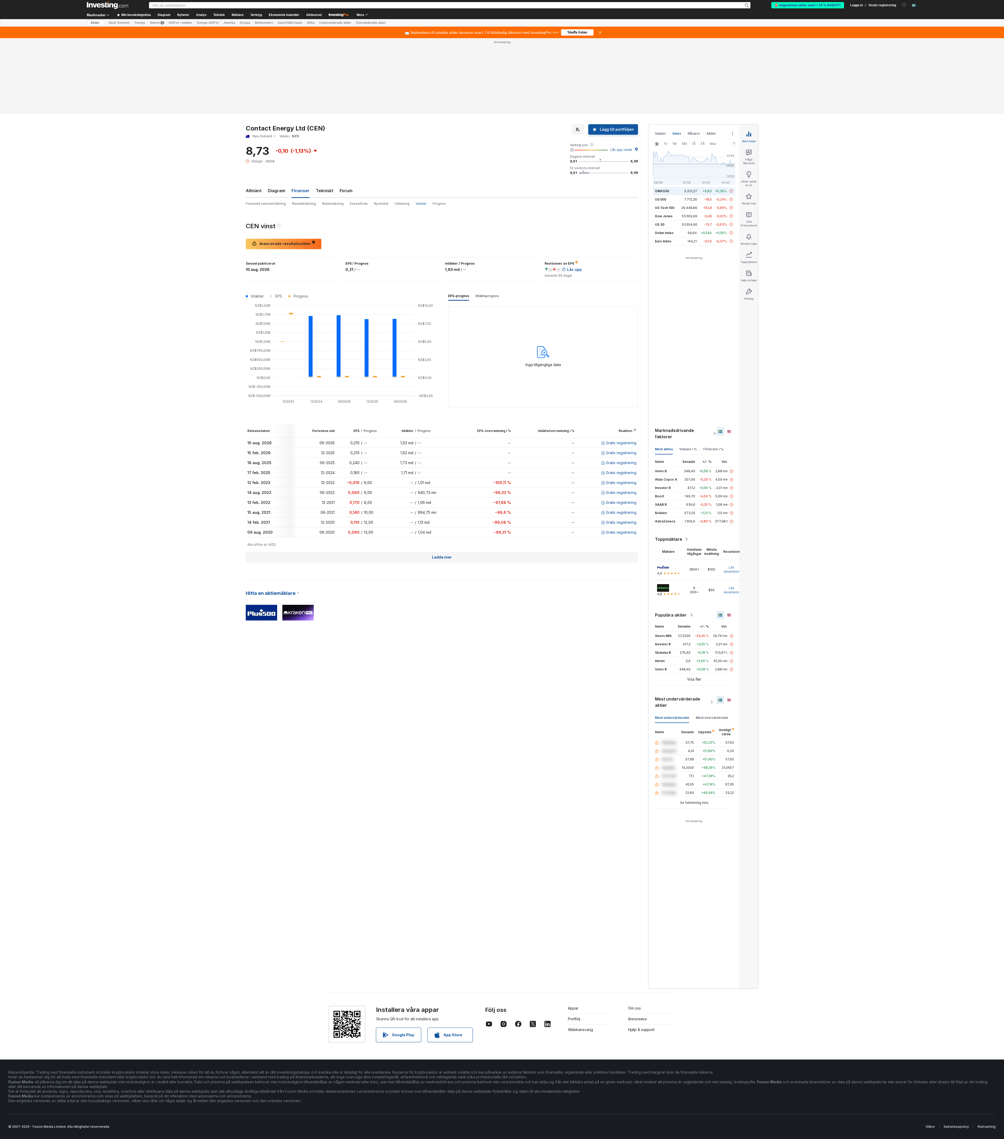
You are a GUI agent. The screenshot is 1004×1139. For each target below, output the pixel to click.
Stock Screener (119, 23)
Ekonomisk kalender (284, 15)
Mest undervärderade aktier (677, 702)
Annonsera (637, 1019)
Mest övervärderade (712, 718)
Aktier (95, 23)
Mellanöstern (264, 23)
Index (676, 133)
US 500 (660, 199)
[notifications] (904, 4)
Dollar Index (664, 233)
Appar (573, 1008)
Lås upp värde (621, 150)
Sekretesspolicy (956, 1127)
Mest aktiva (664, 449)
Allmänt (253, 190)
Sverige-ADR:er (208, 23)
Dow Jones (663, 216)
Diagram (276, 190)
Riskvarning (986, 1127)
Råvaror (694, 133)
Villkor (930, 1127)
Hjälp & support (641, 1029)
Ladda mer (442, 557)
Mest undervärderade (672, 718)
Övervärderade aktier (371, 23)
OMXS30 (662, 191)
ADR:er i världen (180, 23)
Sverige (139, 23)
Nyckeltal (381, 204)
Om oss (634, 1008)
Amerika (229, 23)
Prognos (439, 204)
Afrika (311, 23)
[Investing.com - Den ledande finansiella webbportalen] (107, 5)
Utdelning (402, 204)
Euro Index (663, 241)
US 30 (659, 224)
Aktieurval (314, 15)
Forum (346, 190)
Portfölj (574, 1019)
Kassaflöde (359, 204)
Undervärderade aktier (335, 23)
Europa (245, 23)
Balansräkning (333, 204)
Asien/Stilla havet (290, 23)
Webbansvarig (580, 1029)
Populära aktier (671, 615)
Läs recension (731, 569)
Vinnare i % (688, 449)
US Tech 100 (664, 208)
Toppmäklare (668, 539)
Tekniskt (324, 190)
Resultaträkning (304, 204)
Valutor (660, 133)
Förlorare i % (713, 449)
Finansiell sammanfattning (266, 204)
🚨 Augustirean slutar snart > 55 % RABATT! (807, 5)
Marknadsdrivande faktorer (674, 433)
